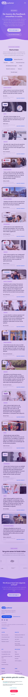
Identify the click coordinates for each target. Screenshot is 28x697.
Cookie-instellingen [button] (13, 687)
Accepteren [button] (14, 691)
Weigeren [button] (13, 694)
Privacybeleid (5, 682)
